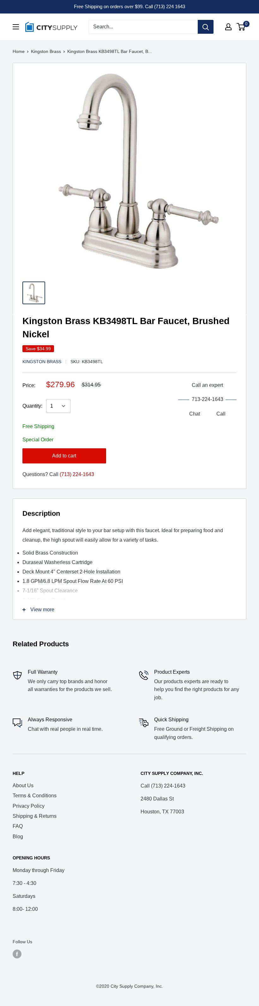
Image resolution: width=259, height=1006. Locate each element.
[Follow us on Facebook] (17, 953)
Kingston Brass (46, 51)
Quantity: (32, 406)
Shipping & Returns (35, 816)
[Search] (206, 27)
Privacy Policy (29, 806)
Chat (194, 413)
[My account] (228, 26)
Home (19, 51)
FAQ (18, 826)
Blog (18, 836)
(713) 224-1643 (77, 474)
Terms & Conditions (35, 795)
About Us (23, 785)
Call (221, 413)
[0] (241, 27)
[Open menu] (16, 26)
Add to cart (64, 455)
